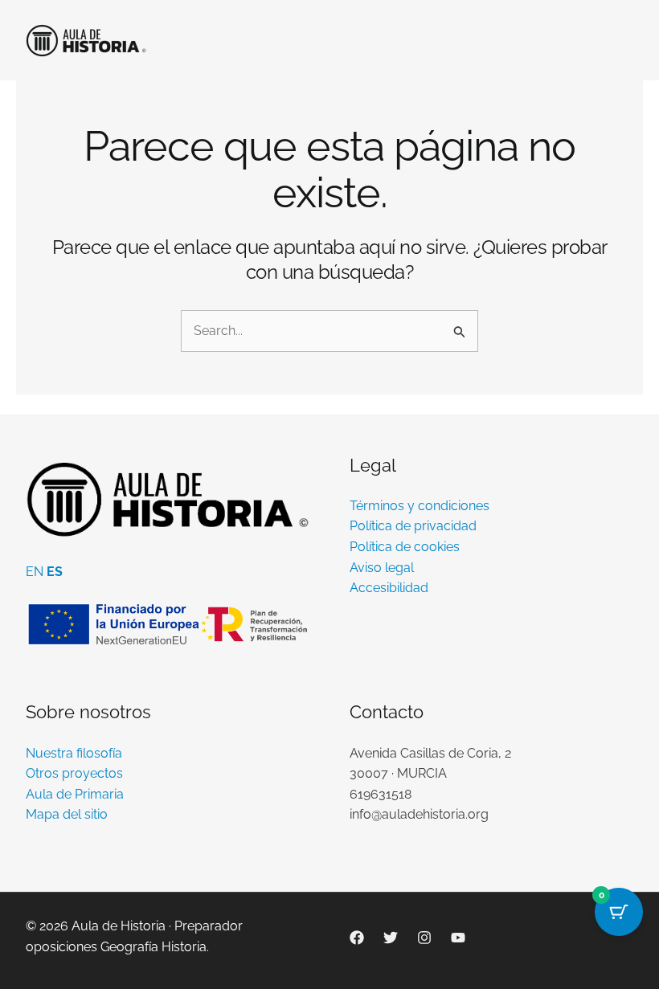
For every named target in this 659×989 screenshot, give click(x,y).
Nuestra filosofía (74, 753)
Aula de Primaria (75, 794)
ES (55, 571)
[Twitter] (390, 937)
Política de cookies (405, 546)
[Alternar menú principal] (616, 40)
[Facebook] (357, 937)
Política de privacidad (413, 525)
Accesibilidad (389, 587)
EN (34, 571)
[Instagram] (424, 937)
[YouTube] (458, 937)
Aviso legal (382, 567)
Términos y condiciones (419, 505)
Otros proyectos (74, 773)
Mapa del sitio (67, 814)
